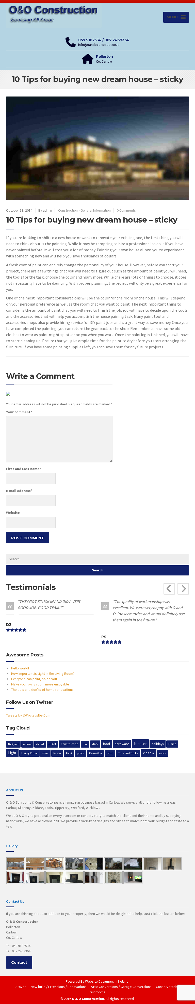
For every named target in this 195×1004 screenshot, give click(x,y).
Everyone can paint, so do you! (34, 679)
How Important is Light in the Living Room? (43, 673)
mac (45, 753)
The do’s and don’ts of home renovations (42, 689)
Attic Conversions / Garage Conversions (121, 986)
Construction (68, 210)
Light (12, 752)
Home (172, 744)
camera (27, 744)
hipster (140, 743)
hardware (122, 743)
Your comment (19, 412)
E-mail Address (19, 490)
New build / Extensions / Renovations (59, 986)
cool (85, 744)
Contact (19, 962)
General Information (95, 210)
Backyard (13, 744)
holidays (158, 743)
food (106, 744)
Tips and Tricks (128, 753)
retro (110, 753)
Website (13, 512)
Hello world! (20, 668)
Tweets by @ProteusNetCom (28, 715)
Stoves (20, 986)
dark (95, 744)
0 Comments (126, 210)
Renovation (95, 753)
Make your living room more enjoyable (40, 684)
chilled (40, 744)
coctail (52, 744)
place (80, 753)
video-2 (148, 753)
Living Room (29, 753)
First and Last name (23, 468)
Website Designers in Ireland (106, 981)
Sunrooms (97, 992)
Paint (69, 753)
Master (57, 753)
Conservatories (168, 986)
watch (162, 753)
